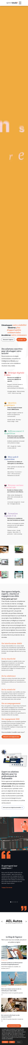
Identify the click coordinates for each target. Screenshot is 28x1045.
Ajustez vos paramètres (7, 1038)
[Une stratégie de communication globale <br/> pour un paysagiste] (19, 549)
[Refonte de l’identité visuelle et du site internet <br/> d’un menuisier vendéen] (4, 549)
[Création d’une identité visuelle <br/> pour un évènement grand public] (19, 562)
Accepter (5, 1042)
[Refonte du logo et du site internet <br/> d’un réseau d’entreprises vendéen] (4, 562)
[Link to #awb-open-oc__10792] (20, 3)
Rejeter (12, 1042)
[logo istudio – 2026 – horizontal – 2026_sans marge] (12, 2)
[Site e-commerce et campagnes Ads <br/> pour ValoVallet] (19, 574)
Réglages (19, 1042)
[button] (2, 921)
